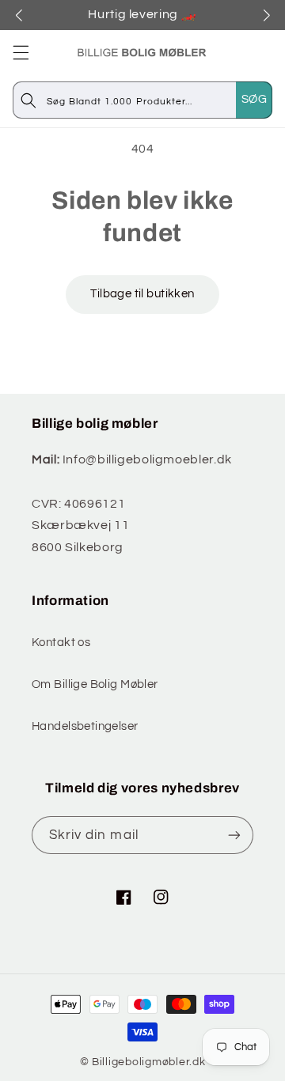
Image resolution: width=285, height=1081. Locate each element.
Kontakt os (61, 642)
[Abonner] (234, 834)
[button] (20, 52)
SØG (254, 99)
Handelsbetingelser (85, 726)
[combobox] (159, 100)
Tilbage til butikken (142, 294)
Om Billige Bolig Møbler (95, 684)
